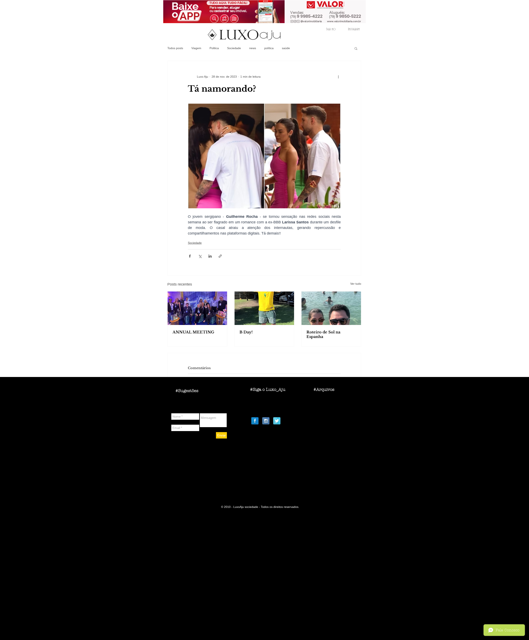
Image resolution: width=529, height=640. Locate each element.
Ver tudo (355, 283)
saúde (286, 48)
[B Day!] (264, 308)
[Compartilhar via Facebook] (190, 256)
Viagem (196, 48)
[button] (356, 48)
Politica (214, 48)
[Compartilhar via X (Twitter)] (200, 256)
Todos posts (175, 48)
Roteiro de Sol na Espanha (323, 334)
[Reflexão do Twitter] (276, 420)
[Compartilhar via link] (220, 256)
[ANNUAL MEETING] (197, 308)
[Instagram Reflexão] (265, 420)
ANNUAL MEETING (193, 332)
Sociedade (234, 48)
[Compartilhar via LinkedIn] (210, 256)
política (269, 48)
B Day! (246, 332)
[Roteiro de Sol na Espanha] (331, 308)
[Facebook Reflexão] (255, 420)
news (252, 48)
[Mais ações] (338, 76)
